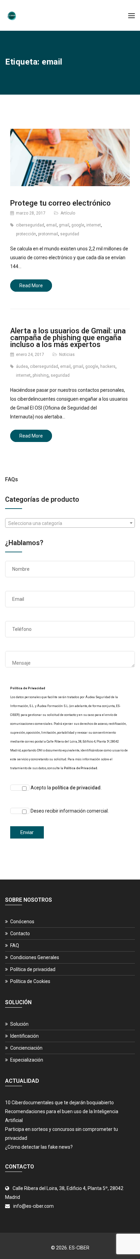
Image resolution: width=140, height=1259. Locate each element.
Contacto (20, 933)
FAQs (11, 479)
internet (93, 225)
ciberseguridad (30, 225)
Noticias (67, 354)
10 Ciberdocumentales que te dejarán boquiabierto (59, 1102)
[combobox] (70, 523)
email (51, 225)
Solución (19, 1024)
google (77, 225)
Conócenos (22, 921)
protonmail (48, 234)
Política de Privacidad (80, 768)
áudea (22, 366)
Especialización (26, 1060)
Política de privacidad (32, 969)
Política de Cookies (30, 981)
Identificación (24, 1036)
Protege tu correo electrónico (60, 203)
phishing (41, 375)
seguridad (69, 234)
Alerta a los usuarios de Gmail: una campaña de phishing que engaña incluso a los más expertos (68, 338)
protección (26, 234)
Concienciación (26, 1048)
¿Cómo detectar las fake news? (39, 1147)
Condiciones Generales (34, 957)
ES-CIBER (79, 1247)
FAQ (14, 945)
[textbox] (70, 523)
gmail (64, 225)
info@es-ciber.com (33, 1206)
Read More (31, 285)
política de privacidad (76, 787)
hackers (108, 366)
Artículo (67, 213)
